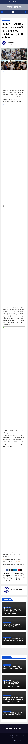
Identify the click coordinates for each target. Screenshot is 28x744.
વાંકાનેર (9, 20)
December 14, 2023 (9, 701)
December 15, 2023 (9, 686)
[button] (23, 11)
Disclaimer (20, 740)
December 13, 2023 (9, 717)
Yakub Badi (11, 42)
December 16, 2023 (9, 670)
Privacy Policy (14, 740)
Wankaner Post (14, 7)
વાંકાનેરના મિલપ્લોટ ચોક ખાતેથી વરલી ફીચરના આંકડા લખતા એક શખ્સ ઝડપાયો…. (13, 640)
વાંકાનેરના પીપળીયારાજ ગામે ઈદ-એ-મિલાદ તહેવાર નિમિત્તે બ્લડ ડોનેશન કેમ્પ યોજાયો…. (8, 577)
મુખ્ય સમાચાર (5, 20)
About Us (8, 740)
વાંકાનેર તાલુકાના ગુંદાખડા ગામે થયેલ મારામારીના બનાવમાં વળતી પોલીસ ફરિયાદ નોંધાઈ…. (13, 714)
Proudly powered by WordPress (10, 735)
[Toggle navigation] (13, 12)
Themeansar (13, 737)
